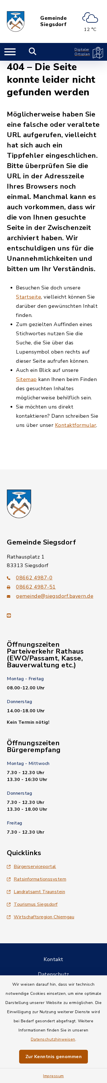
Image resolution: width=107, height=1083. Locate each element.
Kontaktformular (75, 425)
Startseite (28, 296)
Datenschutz (53, 974)
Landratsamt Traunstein (39, 892)
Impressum (53, 1076)
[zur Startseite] (16, 21)
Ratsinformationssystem (40, 879)
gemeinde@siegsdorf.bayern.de (54, 596)
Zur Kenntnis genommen (53, 1057)
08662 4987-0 (34, 577)
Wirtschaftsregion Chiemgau (44, 917)
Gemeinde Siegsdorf (53, 21)
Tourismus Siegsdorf (36, 904)
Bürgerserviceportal (35, 866)
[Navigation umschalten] (10, 52)
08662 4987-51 (36, 586)
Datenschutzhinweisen (53, 1039)
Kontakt (53, 959)
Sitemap (26, 379)
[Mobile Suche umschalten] (33, 52)
